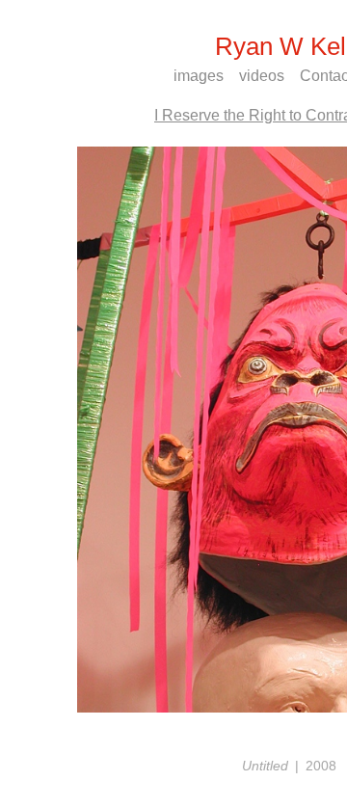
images (199, 75)
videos (261, 75)
